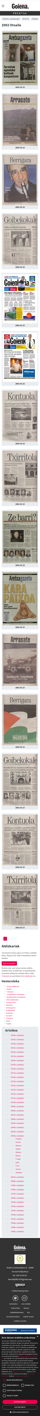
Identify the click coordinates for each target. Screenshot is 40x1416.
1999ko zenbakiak (17, 1185)
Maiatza (18, 1152)
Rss (28, 1312)
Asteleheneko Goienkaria (15, 994)
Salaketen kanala (13, 1317)
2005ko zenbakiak (17, 1123)
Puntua (25, 19)
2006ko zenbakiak (17, 1119)
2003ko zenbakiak (17, 1131)
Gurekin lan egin (20, 1321)
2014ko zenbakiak (17, 1085)
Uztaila (18, 1159)
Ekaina (18, 1155)
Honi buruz (13, 1304)
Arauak (26, 1308)
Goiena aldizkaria (11, 19)
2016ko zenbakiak (17, 1077)
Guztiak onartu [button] (20, 1402)
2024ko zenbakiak (17, 1043)
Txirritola (9, 1018)
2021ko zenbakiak (17, 1056)
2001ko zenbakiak (17, 1177)
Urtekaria (10, 991)
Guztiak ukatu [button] (19, 1407)
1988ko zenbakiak (17, 1231)
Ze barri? (9, 1015)
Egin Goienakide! (9, 963)
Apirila (18, 1149)
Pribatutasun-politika (21, 1376)
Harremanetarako (17, 1312)
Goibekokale (10, 1010)
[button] (20, 1412)
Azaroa (18, 1169)
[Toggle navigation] (3, 6)
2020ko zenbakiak (17, 1060)
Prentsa (20, 13)
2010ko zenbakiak (17, 1102)
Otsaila (18, 1142)
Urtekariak (5, 976)
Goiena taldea (28, 1317)
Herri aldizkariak (27, 976)
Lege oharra (26, 1304)
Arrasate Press (11, 1002)
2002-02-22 (20, 87)
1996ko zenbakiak (17, 1198)
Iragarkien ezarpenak (20, 1372)
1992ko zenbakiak (17, 1214)
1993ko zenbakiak (17, 1210)
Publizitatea (15, 1308)
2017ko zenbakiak (17, 1073)
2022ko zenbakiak (17, 1052)
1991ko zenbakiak (17, 1219)
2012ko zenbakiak (17, 1094)
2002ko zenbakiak (17, 1136)
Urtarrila (18, 1139)
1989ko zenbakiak (17, 1227)
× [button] (37, 1336)
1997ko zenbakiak (17, 1194)
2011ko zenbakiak (17, 1098)
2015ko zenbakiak (17, 1081)
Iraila (17, 1162)
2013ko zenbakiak (17, 1089)
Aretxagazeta (10, 1007)
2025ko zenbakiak (17, 1039)
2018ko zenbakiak (17, 1069)
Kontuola (9, 1013)
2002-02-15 (20, 627)
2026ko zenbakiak (17, 1035)
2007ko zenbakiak (17, 1115)
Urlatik (8, 1023)
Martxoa (18, 1145)
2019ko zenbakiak (17, 1064)
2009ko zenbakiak (17, 1106)
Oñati (8, 1021)
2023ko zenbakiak (17, 1048)
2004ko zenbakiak (17, 1127)
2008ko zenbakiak (17, 1110)
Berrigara (9, 1005)
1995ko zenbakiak (17, 1202)
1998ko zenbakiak (17, 1189)
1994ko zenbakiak (17, 1206)
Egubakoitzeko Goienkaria (16, 997)
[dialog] (20, 1375)
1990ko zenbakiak (17, 1223)
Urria (17, 1166)
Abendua (19, 1172)
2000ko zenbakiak (17, 1181)
